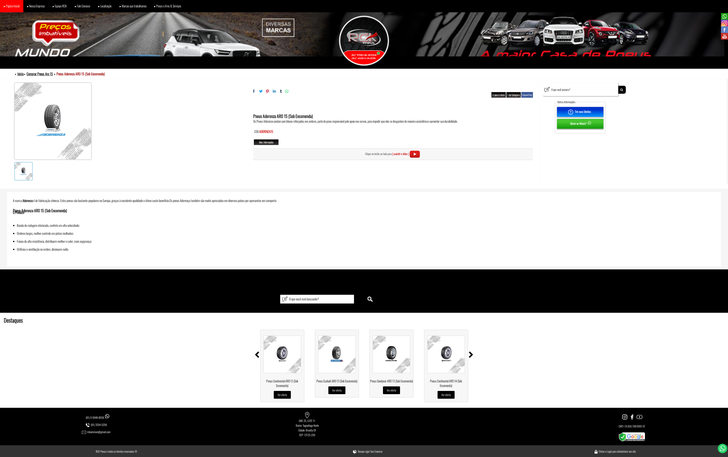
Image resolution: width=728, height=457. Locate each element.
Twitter (261, 91)
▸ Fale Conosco (82, 6)
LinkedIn (274, 91)
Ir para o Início (498, 95)
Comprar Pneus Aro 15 (40, 73)
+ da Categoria (513, 95)
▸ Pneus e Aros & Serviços (167, 6)
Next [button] (471, 354)
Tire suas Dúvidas (583, 112)
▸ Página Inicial (12, 6)
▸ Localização (104, 6)
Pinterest (267, 91)
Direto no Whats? (577, 124)
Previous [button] (257, 354)
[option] (282, 366)
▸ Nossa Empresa (36, 6)
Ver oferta (282, 395)
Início (20, 73)
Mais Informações (266, 142)
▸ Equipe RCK (59, 6)
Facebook (254, 91)
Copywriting (527, 95)
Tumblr (281, 91)
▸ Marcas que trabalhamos (133, 6)
